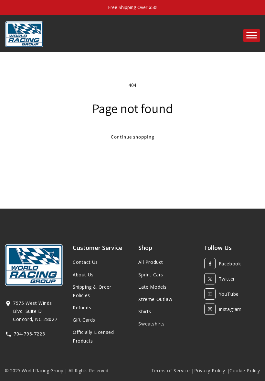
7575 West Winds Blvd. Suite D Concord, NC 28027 (35, 311)
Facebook (230, 264)
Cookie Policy (244, 370)
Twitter (227, 279)
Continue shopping (132, 137)
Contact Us (85, 262)
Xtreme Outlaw (155, 299)
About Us (83, 275)
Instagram (230, 309)
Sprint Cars (150, 275)
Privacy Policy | (212, 370)
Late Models (152, 287)
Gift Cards (84, 320)
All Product (150, 262)
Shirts (144, 311)
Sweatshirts (151, 324)
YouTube (229, 294)
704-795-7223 (29, 334)
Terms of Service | (172, 370)
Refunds (82, 307)
